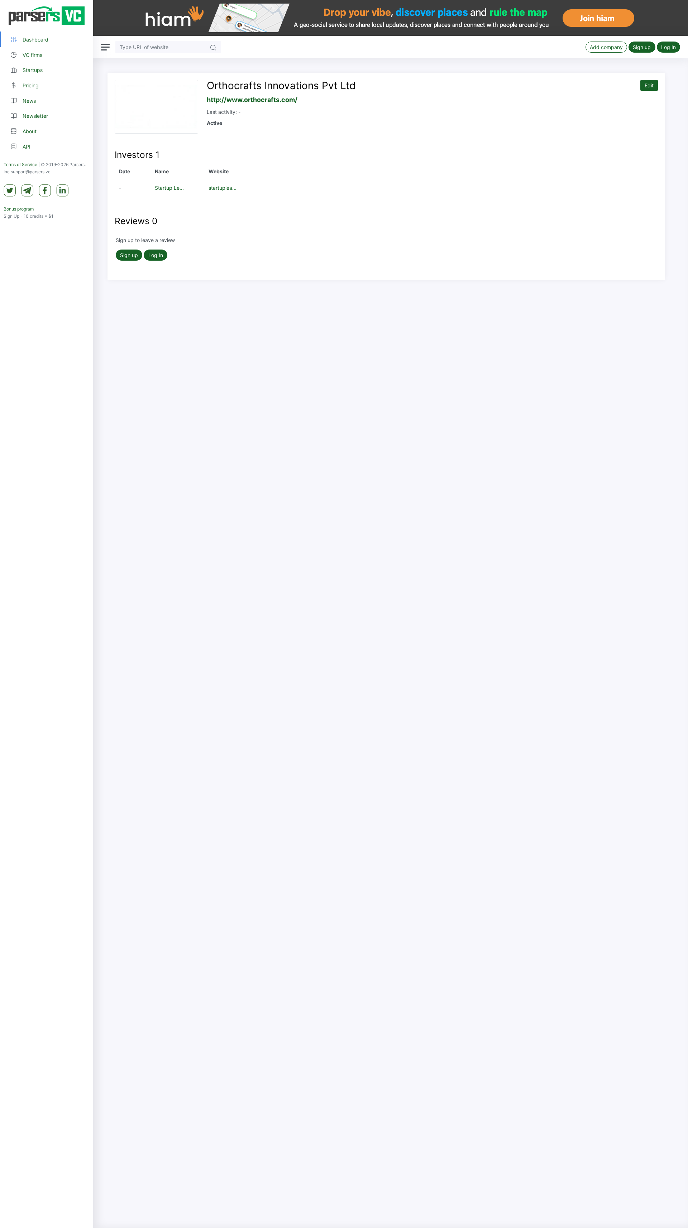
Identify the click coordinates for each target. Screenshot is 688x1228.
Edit (649, 85)
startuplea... (222, 188)
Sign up (642, 47)
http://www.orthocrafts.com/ (252, 99)
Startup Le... (169, 188)
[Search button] (213, 47)
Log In (668, 47)
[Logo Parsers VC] (46, 16)
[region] (46, 614)
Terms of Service (20, 164)
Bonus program (19, 209)
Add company (606, 47)
